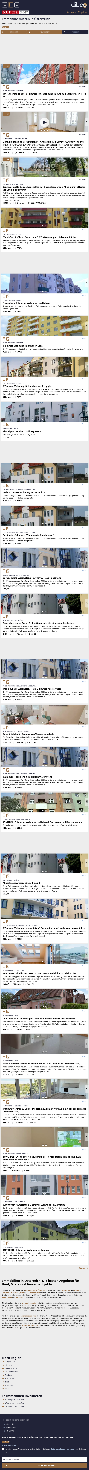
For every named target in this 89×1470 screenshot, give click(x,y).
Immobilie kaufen (29, 1303)
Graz (10, 1297)
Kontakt (10, 1431)
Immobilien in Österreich (36, 1290)
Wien (7, 1388)
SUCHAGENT (14, 32)
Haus (76, 1290)
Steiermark (9, 1378)
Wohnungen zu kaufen (14, 1403)
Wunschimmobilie (30, 1325)
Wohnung (66, 1290)
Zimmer (5, 1292)
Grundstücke (34, 1292)
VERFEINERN (76, 32)
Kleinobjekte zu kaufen (14, 1400)
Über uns (10, 1424)
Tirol (7, 1382)
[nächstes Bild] (86, 74)
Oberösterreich (11, 1372)
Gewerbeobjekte (17, 1292)
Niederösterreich (12, 1368)
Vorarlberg (9, 1385)
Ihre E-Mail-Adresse (8, 1455)
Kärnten (8, 1365)
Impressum (11, 1427)
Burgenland (10, 1362)
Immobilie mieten (28, 1316)
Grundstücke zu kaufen (14, 1406)
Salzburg (8, 1375)
